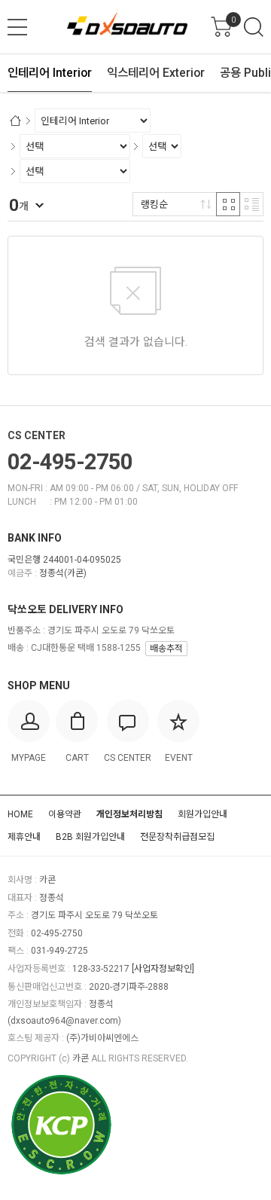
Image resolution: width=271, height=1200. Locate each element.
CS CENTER (36, 435)
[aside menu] (17, 27)
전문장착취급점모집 (177, 837)
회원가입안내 (202, 814)
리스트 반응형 (251, 204)
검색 (253, 27)
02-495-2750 (70, 462)
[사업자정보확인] (163, 968)
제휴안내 (24, 837)
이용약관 (64, 814)
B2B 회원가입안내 (90, 837)
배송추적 (166, 648)
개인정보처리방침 (129, 814)
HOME (20, 814)
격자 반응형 (228, 204)
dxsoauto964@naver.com (64, 1020)
